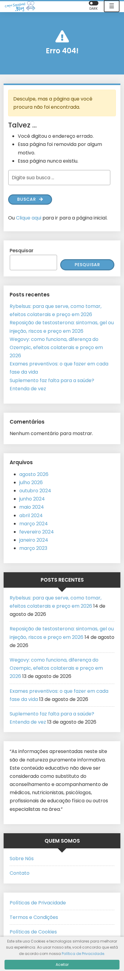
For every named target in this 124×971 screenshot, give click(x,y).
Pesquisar (21, 250)
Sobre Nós (22, 858)
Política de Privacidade (83, 953)
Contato (19, 873)
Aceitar (62, 964)
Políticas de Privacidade (38, 902)
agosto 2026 (33, 474)
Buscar (27, 199)
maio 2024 (31, 507)
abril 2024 (31, 515)
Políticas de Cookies (33, 931)
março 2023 (33, 548)
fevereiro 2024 (36, 531)
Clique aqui (28, 217)
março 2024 (33, 523)
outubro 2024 (35, 490)
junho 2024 (32, 498)
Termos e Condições (34, 917)
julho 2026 (31, 482)
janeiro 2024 (33, 540)
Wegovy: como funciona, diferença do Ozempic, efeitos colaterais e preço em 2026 (56, 347)
